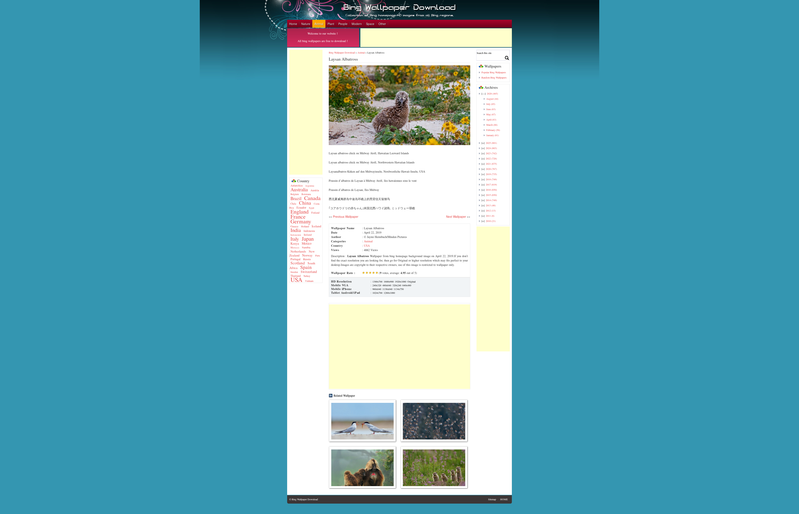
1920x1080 (400, 281)
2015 (491, 195)
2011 (490, 215)
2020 (491, 169)
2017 (491, 184)
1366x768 (377, 281)
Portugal (295, 259)
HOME (504, 499)
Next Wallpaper (456, 216)
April (491, 119)
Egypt (311, 207)
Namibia (306, 247)
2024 (491, 148)
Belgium (294, 194)
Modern (357, 24)
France (298, 216)
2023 (491, 153)
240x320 (376, 285)
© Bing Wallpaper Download (303, 499)
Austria (314, 190)
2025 (491, 142)
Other (382, 24)
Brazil (295, 198)
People (342, 24)
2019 (491, 174)
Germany (300, 221)
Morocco (294, 247)
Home (293, 24)
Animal (318, 24)
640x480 (406, 285)
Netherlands (298, 251)
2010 (491, 221)
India (295, 230)
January (492, 135)
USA (296, 279)
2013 (491, 205)
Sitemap (492, 499)
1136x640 (387, 289)
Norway (307, 255)
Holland (305, 226)
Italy (294, 238)
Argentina (309, 185)
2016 (491, 189)
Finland (315, 212)
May (491, 114)
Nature (305, 24)
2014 (491, 200)
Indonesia (309, 231)
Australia (299, 189)
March (492, 124)
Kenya (294, 243)
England (299, 211)
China (305, 202)
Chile (293, 203)
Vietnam (309, 281)
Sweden (294, 272)
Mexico (306, 243)
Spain (306, 267)
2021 (491, 163)
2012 (491, 210)
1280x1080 (389, 292)
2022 (491, 158)
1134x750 (399, 289)
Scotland (297, 262)
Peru (317, 255)
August (492, 98)
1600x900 (389, 281)
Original (411, 281)
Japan (308, 238)
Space (370, 24)
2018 (491, 179)
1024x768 (377, 292)
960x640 (376, 289)
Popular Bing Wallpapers (493, 72)
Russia (307, 259)
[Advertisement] (436, 37)
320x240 (396, 285)
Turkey (306, 276)
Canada (312, 198)
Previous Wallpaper (345, 216)
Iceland (316, 226)
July (490, 104)
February (493, 130)
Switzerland (309, 271)
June (491, 109)
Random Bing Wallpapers (494, 77)
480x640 (386, 285)
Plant (331, 24)
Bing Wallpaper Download (342, 52)
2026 (492, 93)
